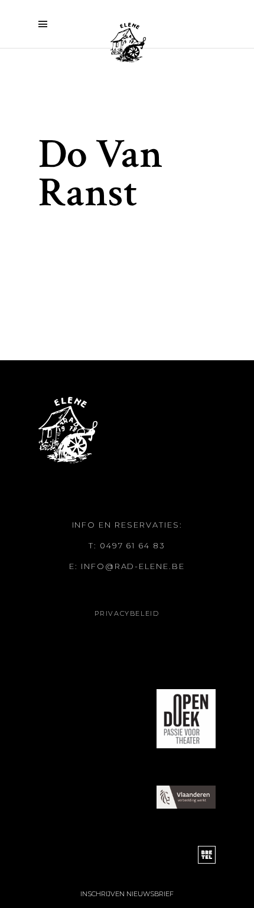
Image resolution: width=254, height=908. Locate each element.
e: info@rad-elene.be (127, 566)
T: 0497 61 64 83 (127, 545)
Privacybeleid (127, 613)
